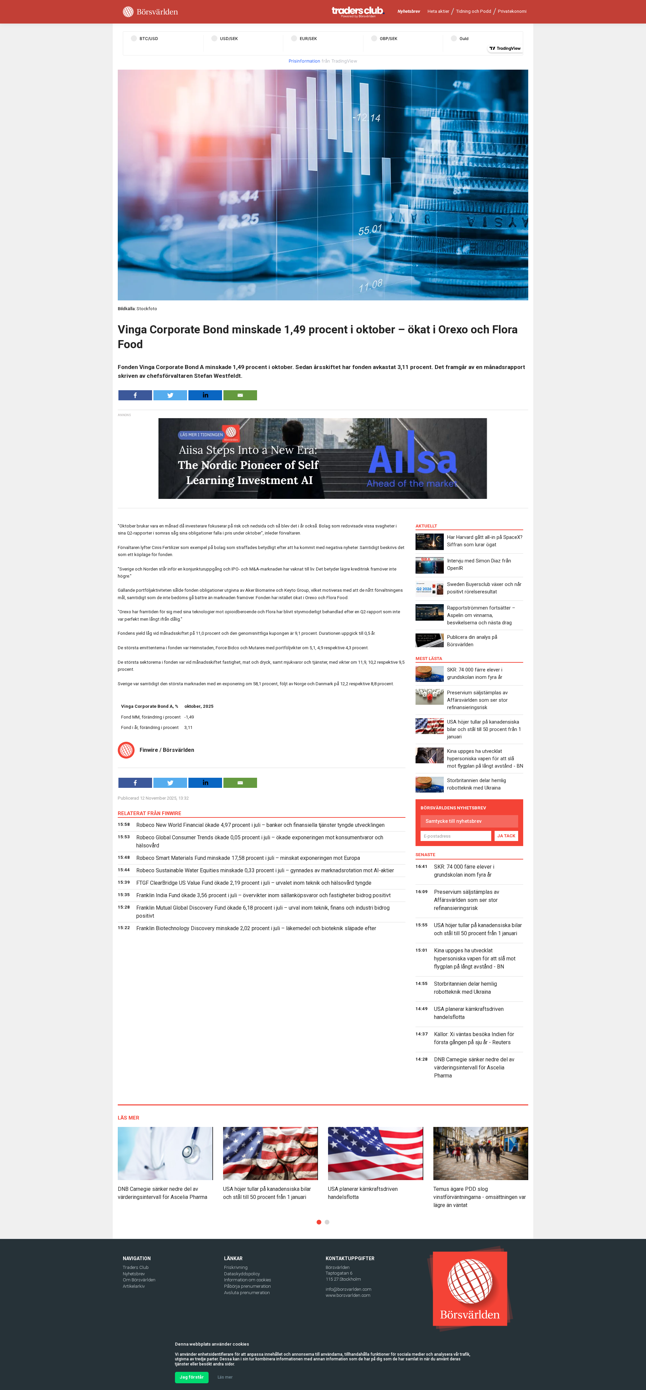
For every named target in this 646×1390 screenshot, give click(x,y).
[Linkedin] (205, 395)
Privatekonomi (512, 11)
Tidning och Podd (473, 11)
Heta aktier (438, 11)
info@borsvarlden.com (348, 1289)
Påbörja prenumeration (247, 1286)
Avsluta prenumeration (247, 1292)
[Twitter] (170, 395)
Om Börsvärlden (139, 1279)
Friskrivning (236, 1267)
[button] (319, 1222)
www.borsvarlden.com (348, 1295)
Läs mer (225, 1377)
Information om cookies (247, 1279)
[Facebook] (135, 395)
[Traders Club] (358, 12)
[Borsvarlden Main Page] (150, 12)
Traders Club (136, 1267)
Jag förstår (192, 1377)
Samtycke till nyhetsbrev (453, 821)
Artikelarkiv (134, 1286)
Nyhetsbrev (409, 11)
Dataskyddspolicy (242, 1273)
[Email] (240, 395)
